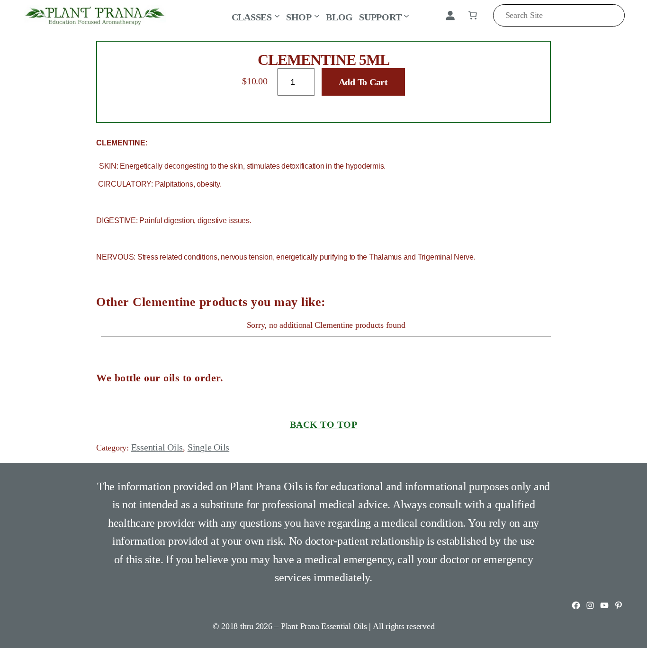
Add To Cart (363, 82)
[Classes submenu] (277, 15)
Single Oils (208, 447)
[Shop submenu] (317, 15)
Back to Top (324, 424)
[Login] (450, 15)
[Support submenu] (406, 15)
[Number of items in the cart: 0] (473, 15)
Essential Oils (157, 447)
